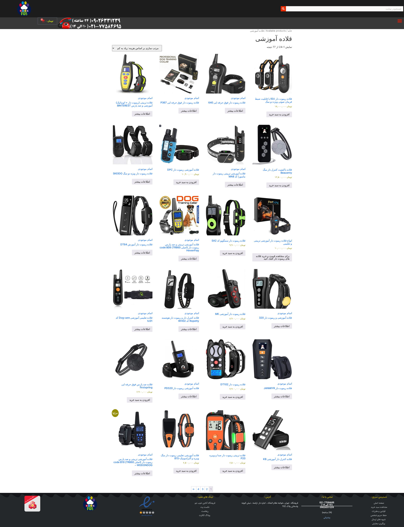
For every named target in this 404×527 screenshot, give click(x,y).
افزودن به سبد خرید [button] (279, 114)
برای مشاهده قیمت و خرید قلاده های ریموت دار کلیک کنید (272, 257)
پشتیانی (327, 517)
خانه (290, 30)
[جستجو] (283, 8)
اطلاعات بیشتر (235, 110)
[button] (399, 20)
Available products (276, 30)
